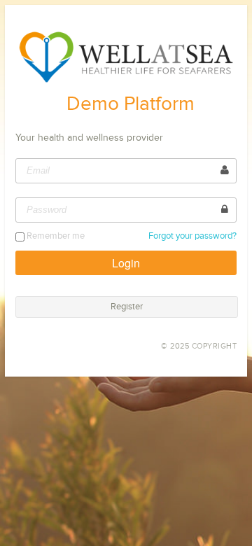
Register (127, 307)
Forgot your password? (192, 236)
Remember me (56, 236)
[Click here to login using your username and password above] (126, 263)
